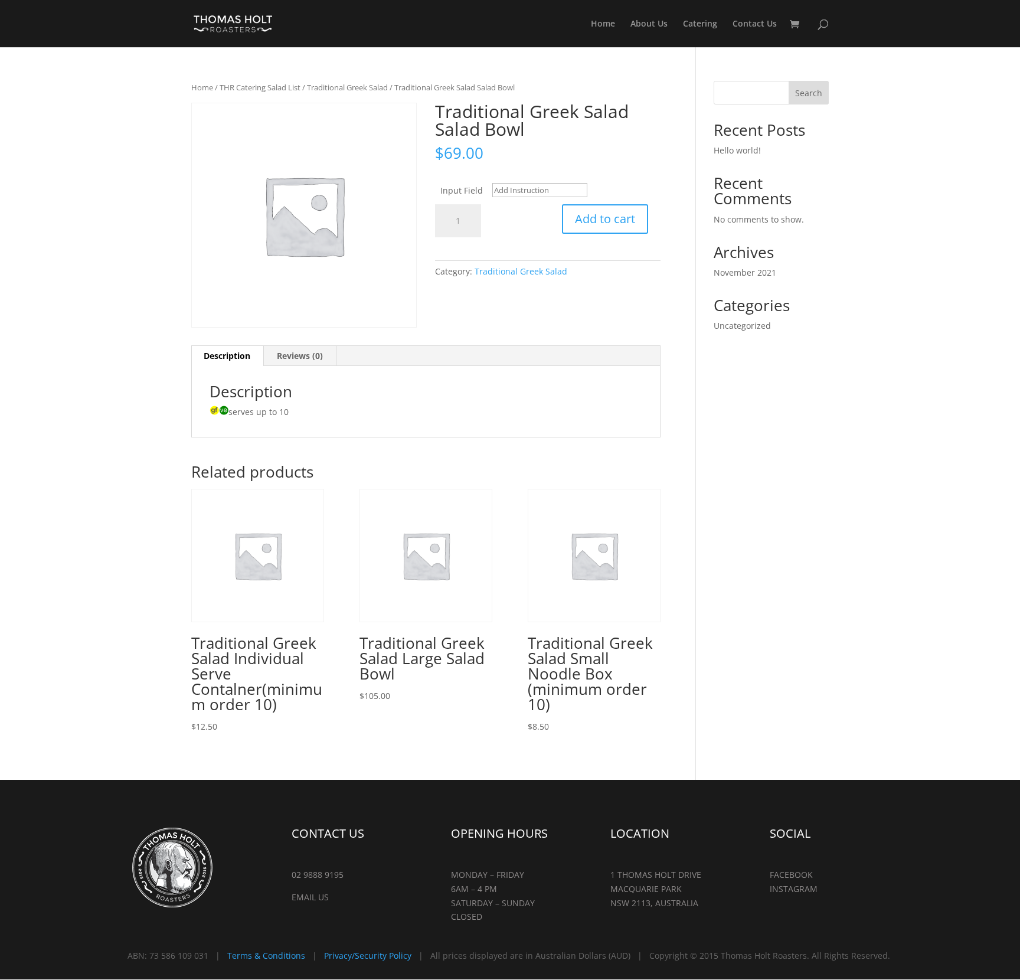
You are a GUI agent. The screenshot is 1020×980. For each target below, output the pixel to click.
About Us (649, 24)
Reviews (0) (300, 355)
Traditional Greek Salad (347, 87)
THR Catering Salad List (260, 87)
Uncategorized (742, 325)
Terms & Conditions (266, 955)
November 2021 (745, 272)
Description (227, 355)
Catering (700, 24)
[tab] (227, 356)
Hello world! (737, 150)
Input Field (461, 190)
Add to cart (605, 219)
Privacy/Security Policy (367, 955)
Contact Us (755, 24)
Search (808, 93)
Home (603, 24)
